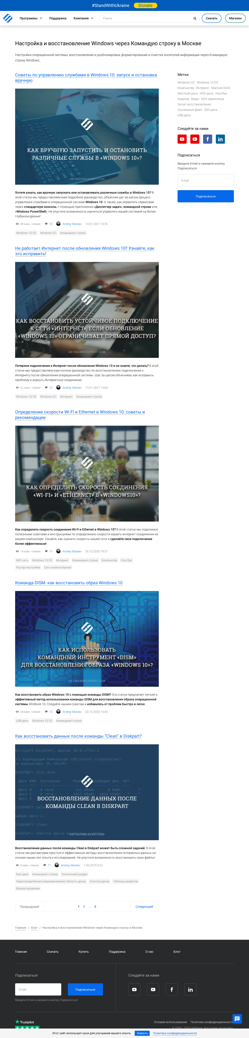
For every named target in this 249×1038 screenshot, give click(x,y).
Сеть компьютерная (57, 567)
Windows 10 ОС (26, 233)
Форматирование (28, 888)
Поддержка (57, 18)
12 (50, 387)
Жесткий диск (188, 93)
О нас (149, 951)
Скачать (53, 951)
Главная (21, 951)
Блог (177, 951)
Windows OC (48, 233)
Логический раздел (74, 874)
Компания (81, 18)
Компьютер (109, 560)
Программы (29, 18)
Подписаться (205, 196)
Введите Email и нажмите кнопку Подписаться (46, 1000)
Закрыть (142, 1033)
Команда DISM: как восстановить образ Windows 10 (68, 582)
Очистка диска (99, 881)
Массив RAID (220, 88)
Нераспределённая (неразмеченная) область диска (51, 881)
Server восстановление (194, 104)
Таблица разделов (125, 881)
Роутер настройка (28, 567)
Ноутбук (126, 560)
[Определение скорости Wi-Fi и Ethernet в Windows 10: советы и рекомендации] (87, 474)
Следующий (144, 906)
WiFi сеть (22, 560)
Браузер (183, 99)
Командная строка (73, 233)
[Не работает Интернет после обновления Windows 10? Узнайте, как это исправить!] (87, 310)
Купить (84, 951)
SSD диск (210, 110)
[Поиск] (195, 18)
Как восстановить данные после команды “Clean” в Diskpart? (78, 736)
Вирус (195, 99)
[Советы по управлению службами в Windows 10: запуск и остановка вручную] (87, 137)
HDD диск (207, 93)
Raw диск (22, 874)
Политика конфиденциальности (175, 1033)
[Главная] (7, 18)
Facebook (207, 139)
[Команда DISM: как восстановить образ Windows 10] (87, 639)
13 (50, 224)
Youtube (182, 139)
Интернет (66, 396)
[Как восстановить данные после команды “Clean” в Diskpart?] (87, 792)
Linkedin (220, 139)
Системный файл (190, 110)
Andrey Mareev (72, 224)
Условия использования (170, 1022)
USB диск (22, 720)
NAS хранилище (212, 99)
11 (50, 551)
